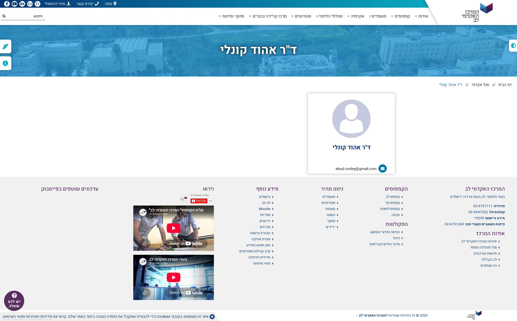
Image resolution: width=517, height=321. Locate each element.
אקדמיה (357, 16)
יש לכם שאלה (14, 304)
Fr (38, 4)
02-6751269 (454, 224)
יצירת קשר (85, 4)
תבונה (396, 214)
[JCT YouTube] (14, 4)
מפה (108, 4)
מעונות (330, 208)
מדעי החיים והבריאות (385, 244)
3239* (479, 218)
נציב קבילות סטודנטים (254, 251)
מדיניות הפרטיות (39, 316)
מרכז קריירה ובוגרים (269, 16)
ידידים (330, 227)
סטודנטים (302, 16)
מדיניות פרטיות (259, 257)
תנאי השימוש (13, 316)
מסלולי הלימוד (331, 16)
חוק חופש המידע (258, 245)
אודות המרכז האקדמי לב (479, 241)
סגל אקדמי (480, 85)
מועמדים (379, 16)
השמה (330, 214)
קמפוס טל (393, 202)
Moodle (264, 208)
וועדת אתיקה (261, 239)
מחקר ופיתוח (232, 16)
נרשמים (264, 196)
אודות (422, 16)
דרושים (265, 220)
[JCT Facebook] (7, 4)
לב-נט (266, 202)
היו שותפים (489, 265)
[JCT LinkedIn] (22, 4)
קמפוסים (402, 16)
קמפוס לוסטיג (390, 208)
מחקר (331, 220)
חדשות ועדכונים (485, 253)
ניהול (396, 238)
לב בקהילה (489, 259)
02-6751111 (483, 206)
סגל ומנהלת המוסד (483, 247)
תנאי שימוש (261, 263)
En (30, 4)
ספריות (265, 214)
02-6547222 (478, 212)
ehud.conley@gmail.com (358, 169)
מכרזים (265, 227)
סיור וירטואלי (54, 4)
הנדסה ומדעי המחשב (385, 232)
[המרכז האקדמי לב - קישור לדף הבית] (474, 12)
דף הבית (505, 85)
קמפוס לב (393, 196)
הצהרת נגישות (260, 233)
